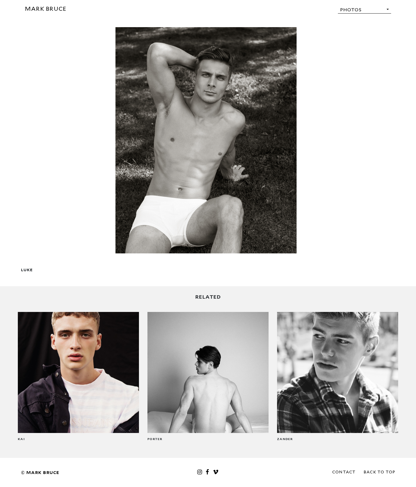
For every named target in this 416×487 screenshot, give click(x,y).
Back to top (379, 472)
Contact (344, 472)
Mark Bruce (46, 8)
